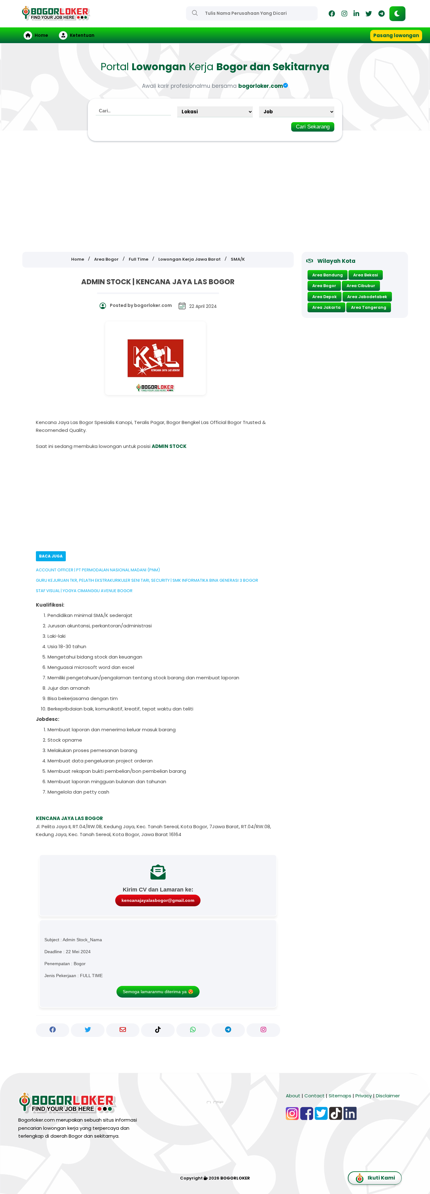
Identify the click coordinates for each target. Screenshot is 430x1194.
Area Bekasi (365, 275)
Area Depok (324, 296)
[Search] (194, 13)
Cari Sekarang (313, 127)
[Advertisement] (215, 197)
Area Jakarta (326, 307)
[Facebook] (331, 14)
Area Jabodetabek (367, 296)
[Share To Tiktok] (158, 1030)
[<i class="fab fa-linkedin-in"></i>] (356, 14)
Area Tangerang (368, 307)
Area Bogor (324, 285)
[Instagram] (344, 14)
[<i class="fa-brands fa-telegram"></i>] (381, 14)
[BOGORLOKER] (56, 18)
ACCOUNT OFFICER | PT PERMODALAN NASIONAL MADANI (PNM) (98, 570)
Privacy (363, 1095)
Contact (314, 1095)
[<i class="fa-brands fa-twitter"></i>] (368, 14)
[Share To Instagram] (263, 1030)
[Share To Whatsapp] (193, 1030)
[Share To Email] (123, 1030)
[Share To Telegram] (228, 1030)
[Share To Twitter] (88, 1030)
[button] (397, 13)
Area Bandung (327, 275)
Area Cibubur (361, 285)
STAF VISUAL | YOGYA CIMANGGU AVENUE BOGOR (84, 591)
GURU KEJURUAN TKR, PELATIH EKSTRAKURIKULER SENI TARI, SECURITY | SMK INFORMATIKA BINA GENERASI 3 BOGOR (147, 580)
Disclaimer (388, 1095)
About (293, 1095)
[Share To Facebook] (53, 1030)
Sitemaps (340, 1095)
